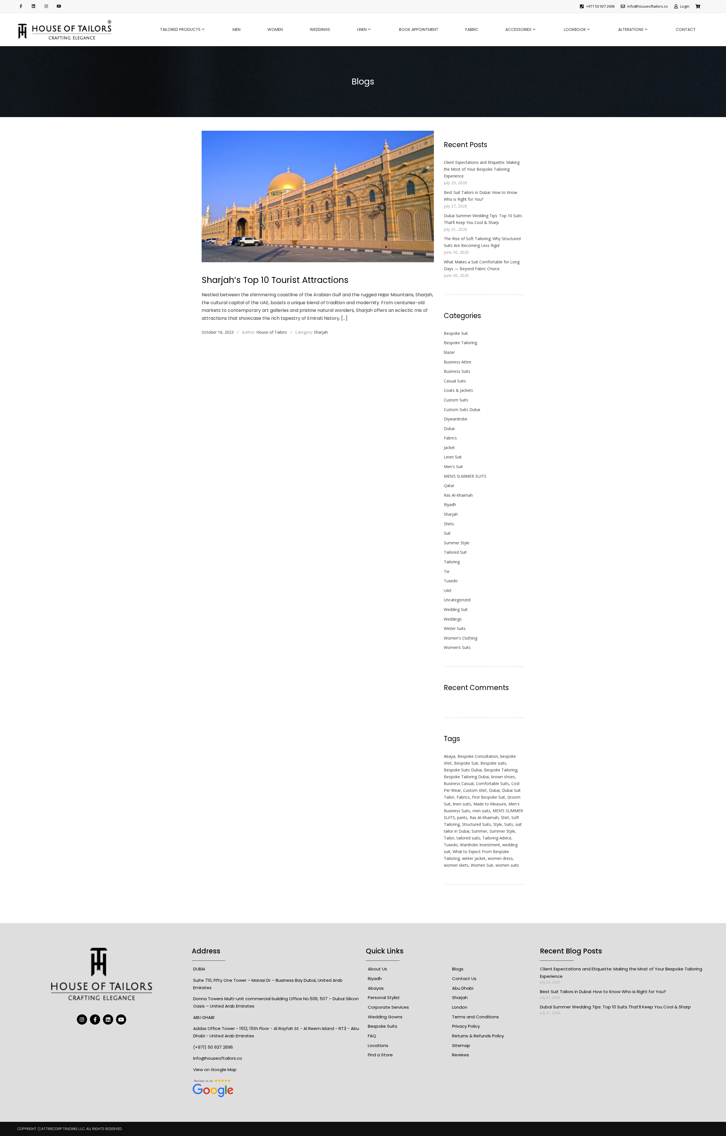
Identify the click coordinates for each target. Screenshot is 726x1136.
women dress (500, 858)
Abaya (449, 756)
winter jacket (474, 858)
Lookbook (575, 29)
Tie (446, 571)
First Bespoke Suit (488, 797)
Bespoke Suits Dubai (463, 770)
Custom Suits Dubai (462, 409)
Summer (479, 831)
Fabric (471, 29)
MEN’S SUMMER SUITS (465, 476)
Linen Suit (453, 457)
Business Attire (457, 362)
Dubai (449, 428)
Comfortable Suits (492, 783)
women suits (507, 865)
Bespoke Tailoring (460, 342)
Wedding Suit (456, 609)
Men (236, 29)
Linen (362, 29)
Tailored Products (180, 29)
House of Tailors (271, 332)
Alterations (630, 29)
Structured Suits (476, 824)
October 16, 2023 (218, 332)
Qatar (449, 485)
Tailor (449, 838)
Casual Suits (455, 381)
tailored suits (468, 838)
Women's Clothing (460, 638)
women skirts (456, 865)
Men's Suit (453, 466)
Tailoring (452, 561)
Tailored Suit (455, 552)
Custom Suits (456, 400)
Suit (447, 533)
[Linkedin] (33, 6)
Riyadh (450, 504)
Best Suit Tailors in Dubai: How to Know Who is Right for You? (603, 992)
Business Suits (457, 371)
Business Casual (459, 783)
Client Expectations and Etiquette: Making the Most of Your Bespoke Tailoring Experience (482, 169)
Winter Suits (455, 628)
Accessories (518, 29)
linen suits (462, 804)
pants (462, 817)
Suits (508, 824)
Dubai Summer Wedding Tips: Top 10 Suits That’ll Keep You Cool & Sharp (615, 1007)
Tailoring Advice (496, 838)
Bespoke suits (493, 763)
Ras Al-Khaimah (458, 495)
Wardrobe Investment (480, 844)
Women (275, 29)
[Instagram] (46, 6)
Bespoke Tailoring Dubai (466, 776)
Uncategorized (457, 599)
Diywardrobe (455, 419)
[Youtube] (59, 6)
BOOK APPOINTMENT (418, 29)
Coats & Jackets (458, 390)
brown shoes (503, 776)
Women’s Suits (457, 647)
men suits (481, 810)
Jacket (449, 447)
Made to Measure (489, 804)
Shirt (505, 817)
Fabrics (450, 438)
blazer (449, 352)
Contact (686, 29)
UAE (447, 590)
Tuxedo (451, 580)
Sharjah (321, 332)
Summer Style (456, 542)
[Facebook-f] (20, 6)
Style (497, 824)
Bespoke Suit (456, 333)
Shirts (449, 523)
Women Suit (482, 865)
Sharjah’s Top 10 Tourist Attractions (275, 280)
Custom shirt (475, 790)
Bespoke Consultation (477, 756)
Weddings (320, 29)
